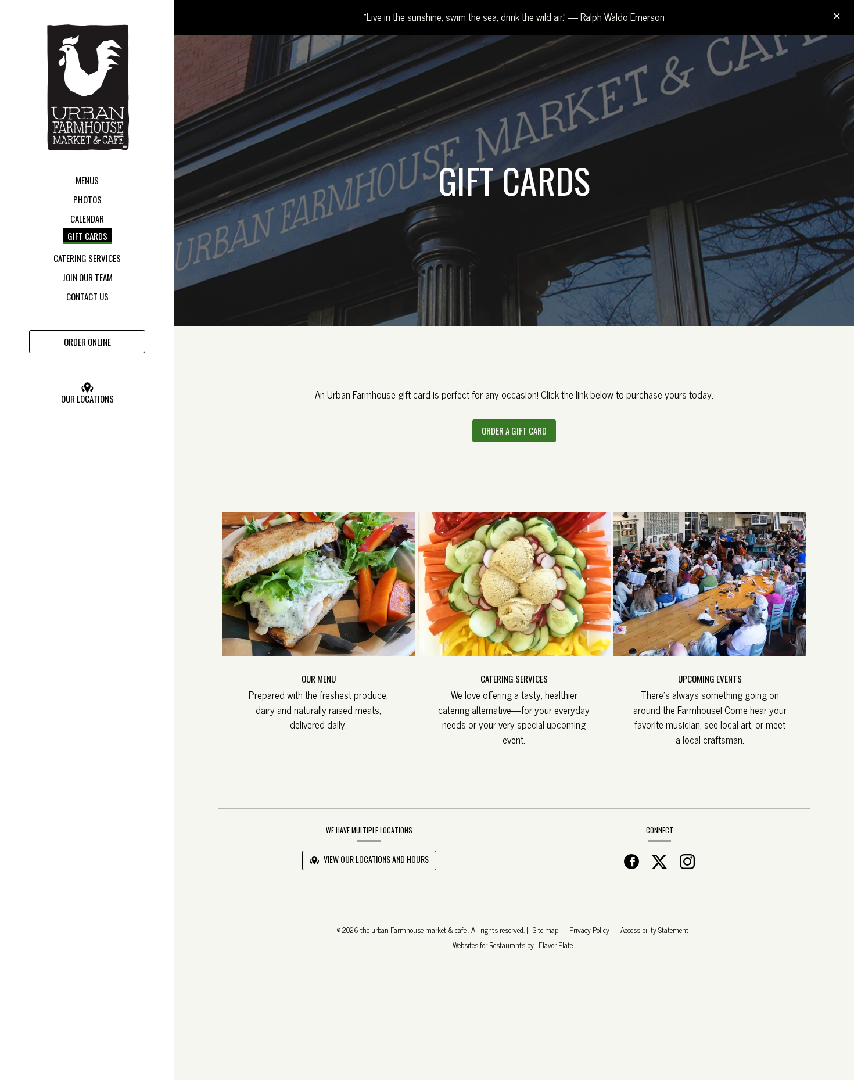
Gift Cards (87, 235)
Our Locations (87, 398)
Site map (545, 930)
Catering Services (87, 258)
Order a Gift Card (519, 433)
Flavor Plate (556, 945)
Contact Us (87, 296)
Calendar (87, 218)
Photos (87, 199)
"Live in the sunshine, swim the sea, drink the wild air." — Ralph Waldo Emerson (514, 17)
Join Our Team (87, 277)
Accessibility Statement (654, 930)
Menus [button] (87, 180)
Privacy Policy (589, 930)
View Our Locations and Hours (375, 859)
